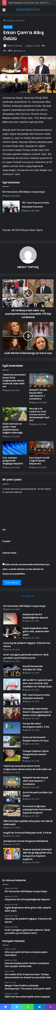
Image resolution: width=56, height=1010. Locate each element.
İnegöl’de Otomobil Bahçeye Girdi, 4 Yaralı (27, 832)
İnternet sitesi (9, 553)
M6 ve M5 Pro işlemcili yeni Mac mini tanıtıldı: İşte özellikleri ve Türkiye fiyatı (37, 683)
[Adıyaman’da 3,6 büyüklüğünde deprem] (11, 618)
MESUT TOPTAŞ (14, 46)
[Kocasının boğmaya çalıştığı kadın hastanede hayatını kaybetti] (11, 810)
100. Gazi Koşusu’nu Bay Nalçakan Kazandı (36, 696)
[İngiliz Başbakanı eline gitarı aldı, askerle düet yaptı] (11, 632)
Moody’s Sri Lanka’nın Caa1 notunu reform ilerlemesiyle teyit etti (39, 414)
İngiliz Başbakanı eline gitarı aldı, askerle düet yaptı (36, 631)
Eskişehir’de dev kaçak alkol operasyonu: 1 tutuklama (38, 394)
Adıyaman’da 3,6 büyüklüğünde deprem (35, 616)
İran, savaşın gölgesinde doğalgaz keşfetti (12, 460)
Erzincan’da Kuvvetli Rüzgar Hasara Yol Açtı (36, 739)
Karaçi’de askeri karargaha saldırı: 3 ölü (36, 725)
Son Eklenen (28, 596)
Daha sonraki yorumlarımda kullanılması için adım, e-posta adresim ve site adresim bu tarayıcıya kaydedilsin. (26, 569)
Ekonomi (20, 20)
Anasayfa (10, 20)
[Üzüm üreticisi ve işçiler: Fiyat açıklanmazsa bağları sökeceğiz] (14, 414)
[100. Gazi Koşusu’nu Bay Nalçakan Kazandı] (11, 206)
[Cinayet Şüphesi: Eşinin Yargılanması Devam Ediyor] (11, 755)
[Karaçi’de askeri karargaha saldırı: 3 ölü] (11, 728)
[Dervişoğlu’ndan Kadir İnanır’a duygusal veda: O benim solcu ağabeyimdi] (11, 713)
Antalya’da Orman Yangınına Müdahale (25, 841)
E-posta (7, 541)
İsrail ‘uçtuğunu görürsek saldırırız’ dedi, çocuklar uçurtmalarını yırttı (26, 656)
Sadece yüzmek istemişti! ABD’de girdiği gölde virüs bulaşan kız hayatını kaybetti (37, 854)
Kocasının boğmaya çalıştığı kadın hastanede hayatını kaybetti (37, 809)
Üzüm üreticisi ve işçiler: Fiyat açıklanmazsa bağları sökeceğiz (12, 428)
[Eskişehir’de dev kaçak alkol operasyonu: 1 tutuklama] (41, 380)
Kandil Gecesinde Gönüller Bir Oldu (33, 668)
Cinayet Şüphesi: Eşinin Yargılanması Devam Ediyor (36, 754)
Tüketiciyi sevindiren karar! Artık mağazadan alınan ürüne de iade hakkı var (14, 380)
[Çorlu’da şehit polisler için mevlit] (11, 797)
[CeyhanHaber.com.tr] (28, 9)
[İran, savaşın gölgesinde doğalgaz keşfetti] (14, 448)
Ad (4, 529)
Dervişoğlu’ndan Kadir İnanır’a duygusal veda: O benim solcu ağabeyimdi (37, 712)
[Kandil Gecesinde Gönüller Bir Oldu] (11, 670)
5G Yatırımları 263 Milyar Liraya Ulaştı (23, 191)
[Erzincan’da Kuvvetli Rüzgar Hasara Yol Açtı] (11, 741)
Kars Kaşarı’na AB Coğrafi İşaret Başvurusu (39, 460)
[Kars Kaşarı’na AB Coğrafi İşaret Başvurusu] (41, 448)
